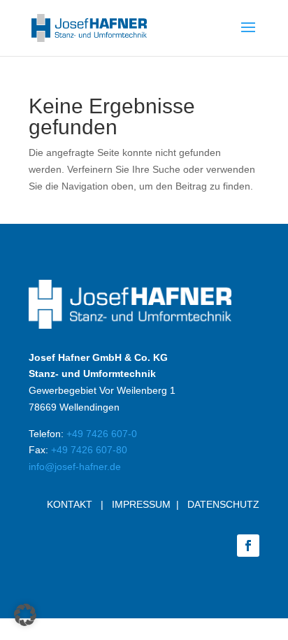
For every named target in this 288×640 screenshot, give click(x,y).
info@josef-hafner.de (75, 466)
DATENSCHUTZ (223, 504)
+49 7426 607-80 (89, 449)
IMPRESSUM (141, 504)
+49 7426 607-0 (101, 433)
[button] (25, 615)
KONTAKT (69, 504)
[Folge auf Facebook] (248, 545)
